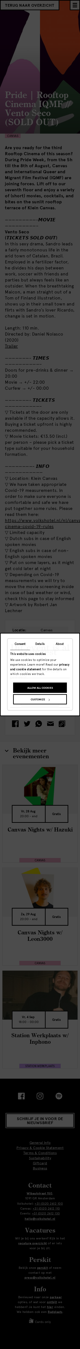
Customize (38, 699)
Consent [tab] (20, 644)
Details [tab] (40, 644)
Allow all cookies (40, 688)
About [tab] (60, 644)
